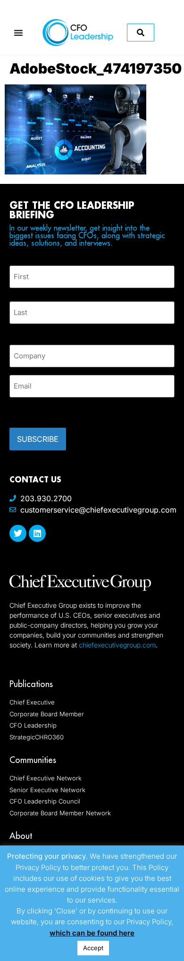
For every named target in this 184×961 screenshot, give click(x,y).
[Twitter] (17, 533)
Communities (32, 759)
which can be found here (92, 932)
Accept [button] (93, 948)
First (17, 294)
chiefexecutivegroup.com (117, 645)
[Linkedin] (37, 533)
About (20, 835)
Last (16, 329)
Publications (31, 684)
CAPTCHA (28, 410)
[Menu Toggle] (18, 32)
